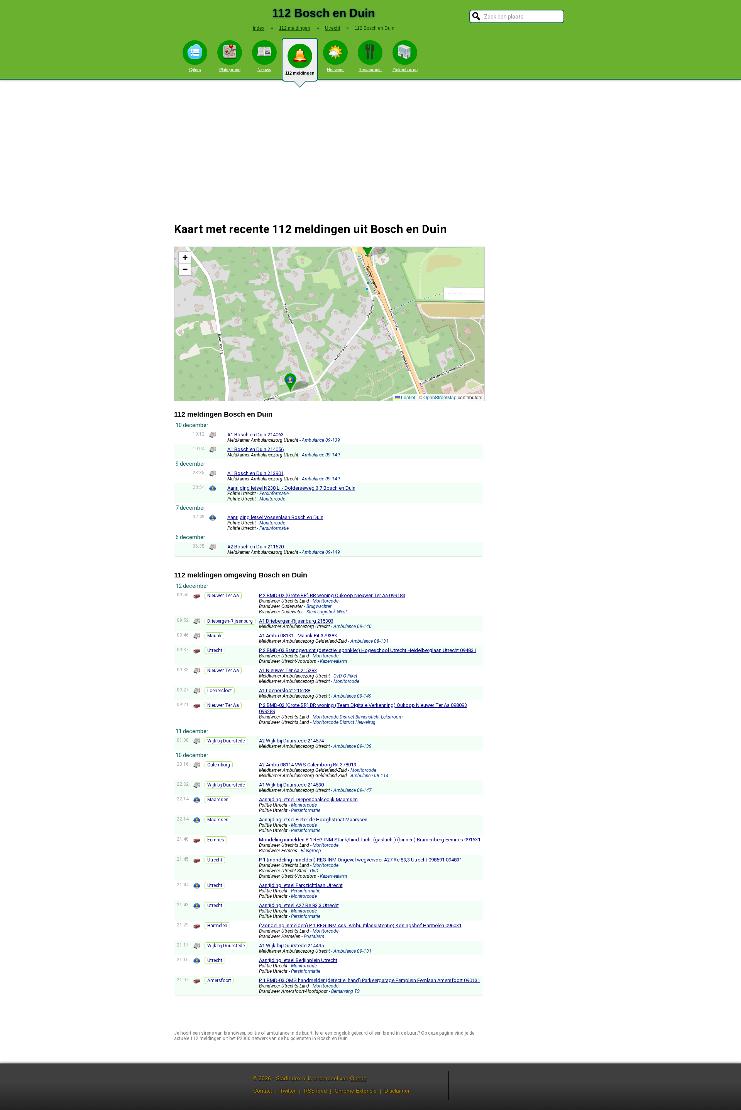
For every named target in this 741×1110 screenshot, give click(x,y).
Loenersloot (219, 690)
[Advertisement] (370, 146)
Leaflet (407, 397)
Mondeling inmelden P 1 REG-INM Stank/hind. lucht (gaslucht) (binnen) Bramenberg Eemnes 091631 (369, 840)
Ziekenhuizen (405, 69)
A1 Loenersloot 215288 (284, 690)
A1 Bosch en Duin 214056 (255, 449)
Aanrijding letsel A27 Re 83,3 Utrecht (299, 905)
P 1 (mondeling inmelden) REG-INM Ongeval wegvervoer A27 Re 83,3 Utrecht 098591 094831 (360, 860)
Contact (262, 1091)
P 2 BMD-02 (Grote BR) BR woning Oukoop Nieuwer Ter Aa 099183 (332, 595)
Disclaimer (397, 1091)
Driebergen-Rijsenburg (230, 621)
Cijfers (195, 69)
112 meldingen (300, 73)
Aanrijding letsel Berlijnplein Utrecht (298, 960)
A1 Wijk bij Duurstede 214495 (291, 945)
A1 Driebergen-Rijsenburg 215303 (296, 621)
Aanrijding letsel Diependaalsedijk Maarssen (308, 799)
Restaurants (370, 69)
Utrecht (214, 650)
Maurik (214, 635)
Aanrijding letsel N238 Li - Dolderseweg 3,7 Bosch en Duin (291, 488)
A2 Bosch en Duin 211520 (255, 547)
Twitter (288, 1091)
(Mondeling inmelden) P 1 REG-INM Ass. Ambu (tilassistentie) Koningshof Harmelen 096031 (360, 925)
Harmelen (217, 925)
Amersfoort (219, 980)
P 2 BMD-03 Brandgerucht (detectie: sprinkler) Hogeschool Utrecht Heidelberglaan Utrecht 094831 (367, 650)
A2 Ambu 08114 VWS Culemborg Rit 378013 (307, 765)
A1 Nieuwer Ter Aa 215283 (288, 670)
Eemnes (215, 840)
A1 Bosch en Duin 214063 (255, 435)
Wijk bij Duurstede (226, 741)
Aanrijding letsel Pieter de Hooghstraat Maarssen (313, 819)
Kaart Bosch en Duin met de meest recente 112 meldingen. (328, 323)
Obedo (358, 1078)
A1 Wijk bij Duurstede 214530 (291, 785)
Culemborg (218, 765)
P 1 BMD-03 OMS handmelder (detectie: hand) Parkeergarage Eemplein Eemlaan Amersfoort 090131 (369, 980)
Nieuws (264, 69)
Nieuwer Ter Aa (223, 595)
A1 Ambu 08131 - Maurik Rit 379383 (298, 635)
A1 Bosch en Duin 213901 (255, 473)
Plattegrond (229, 69)
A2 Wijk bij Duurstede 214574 (291, 741)
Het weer (335, 69)
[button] (290, 379)
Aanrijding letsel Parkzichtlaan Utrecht (301, 885)
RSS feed (315, 1091)
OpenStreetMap (440, 397)
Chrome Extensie (356, 1091)
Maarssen (217, 799)
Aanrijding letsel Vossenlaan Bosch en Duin (275, 517)
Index (258, 28)
